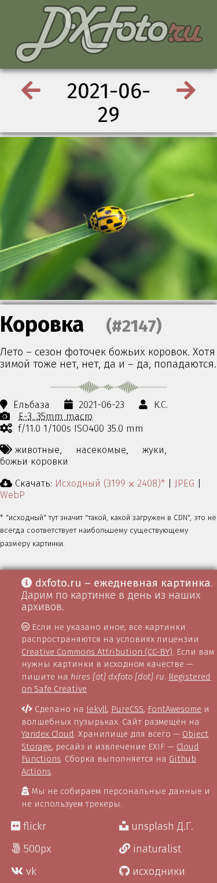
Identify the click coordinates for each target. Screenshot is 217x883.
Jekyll (96, 709)
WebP (12, 494)
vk (29, 871)
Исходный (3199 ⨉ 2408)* (110, 483)
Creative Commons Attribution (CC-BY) (96, 652)
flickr (33, 826)
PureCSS (127, 709)
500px (36, 849)
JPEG (184, 483)
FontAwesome (174, 709)
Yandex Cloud (47, 734)
